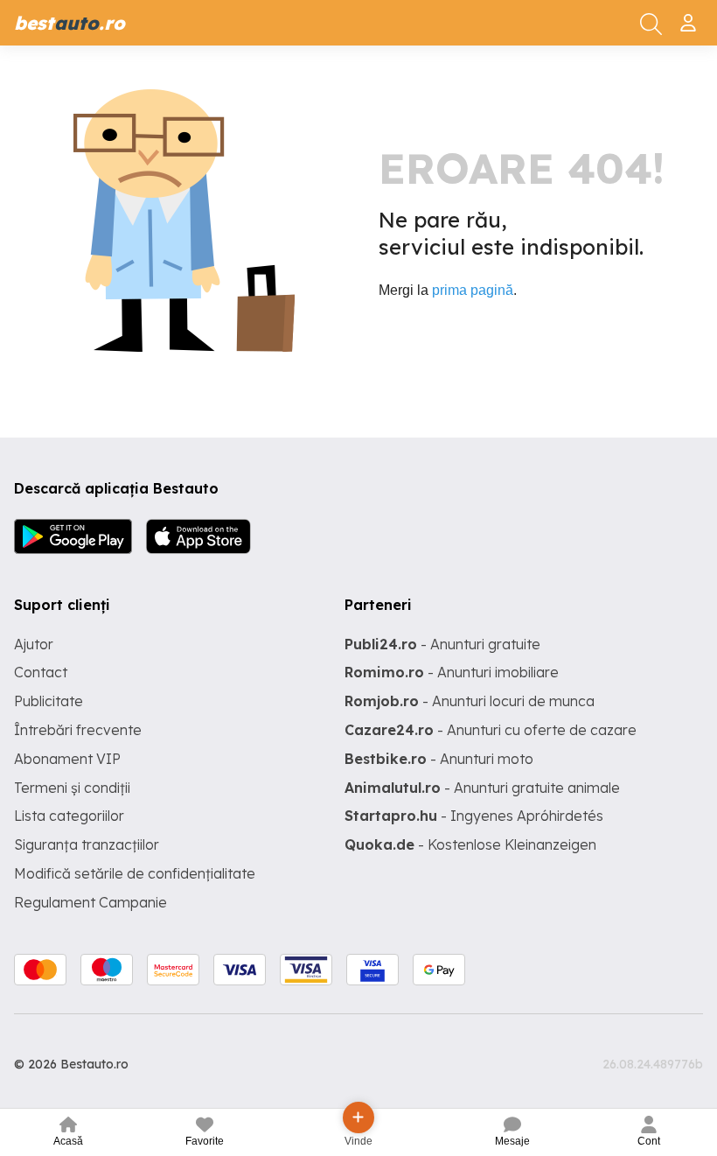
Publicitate (48, 701)
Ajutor (33, 644)
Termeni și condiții (72, 787)
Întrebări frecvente (78, 730)
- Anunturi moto (439, 758)
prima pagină (472, 290)
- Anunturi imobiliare (452, 672)
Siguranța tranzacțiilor (86, 844)
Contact (40, 672)
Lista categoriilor (69, 815)
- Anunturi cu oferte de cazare (491, 730)
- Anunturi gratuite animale (482, 787)
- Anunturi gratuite (442, 644)
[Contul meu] (690, 16)
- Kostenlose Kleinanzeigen (470, 844)
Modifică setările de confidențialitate (134, 873)
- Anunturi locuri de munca (470, 701)
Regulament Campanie (90, 902)
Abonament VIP (67, 758)
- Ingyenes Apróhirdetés (474, 815)
